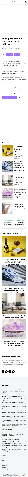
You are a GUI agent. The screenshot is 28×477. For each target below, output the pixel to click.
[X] (11, 54)
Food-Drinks (5, 51)
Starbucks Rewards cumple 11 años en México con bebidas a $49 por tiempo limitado (13, 417)
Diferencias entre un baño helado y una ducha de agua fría (20, 207)
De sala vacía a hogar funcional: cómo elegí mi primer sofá (19, 180)
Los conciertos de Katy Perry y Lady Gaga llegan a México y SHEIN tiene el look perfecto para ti (14, 446)
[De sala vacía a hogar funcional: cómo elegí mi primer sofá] (7, 180)
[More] (19, 97)
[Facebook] (8, 54)
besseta (7, 48)
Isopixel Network (21, 475)
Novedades (12, 51)
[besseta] (3, 48)
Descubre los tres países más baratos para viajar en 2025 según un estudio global (14, 450)
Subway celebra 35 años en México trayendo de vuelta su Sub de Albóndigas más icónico (14, 421)
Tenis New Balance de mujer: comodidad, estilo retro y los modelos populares (20, 193)
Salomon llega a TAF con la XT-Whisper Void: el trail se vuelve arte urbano (14, 413)
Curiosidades (13, 49)
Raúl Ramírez (17, 158)
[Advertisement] (14, 19)
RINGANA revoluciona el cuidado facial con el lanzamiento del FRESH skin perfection (13, 442)
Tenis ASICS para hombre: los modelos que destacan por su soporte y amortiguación (19, 166)
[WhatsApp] (18, 54)
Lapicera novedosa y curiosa (8, 224)
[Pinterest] (15, 54)
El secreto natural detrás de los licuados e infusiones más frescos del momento (12, 438)
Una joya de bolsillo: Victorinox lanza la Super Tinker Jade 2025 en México (13, 434)
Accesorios (6, 49)
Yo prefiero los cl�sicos (19, 223)
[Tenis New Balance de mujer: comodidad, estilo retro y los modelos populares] (7, 194)
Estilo (19, 49)
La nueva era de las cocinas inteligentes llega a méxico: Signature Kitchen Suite (14, 424)
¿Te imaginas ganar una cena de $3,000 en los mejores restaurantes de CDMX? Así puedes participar (14, 261)
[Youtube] (13, 371)
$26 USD (21, 93)
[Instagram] (6, 371)
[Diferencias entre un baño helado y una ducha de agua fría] (7, 208)
